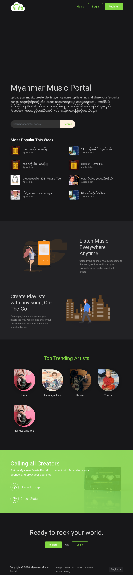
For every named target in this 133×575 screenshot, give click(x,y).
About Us (69, 567)
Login (95, 6)
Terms (79, 567)
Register (114, 6)
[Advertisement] (66, 42)
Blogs (59, 567)
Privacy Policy (63, 571)
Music (80, 6)
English (115, 569)
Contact (89, 567)
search (68, 124)
